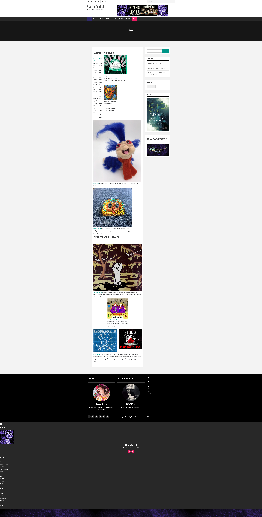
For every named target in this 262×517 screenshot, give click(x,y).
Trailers (1, 493)
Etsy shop (115, 78)
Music (1, 476)
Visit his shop (111, 106)
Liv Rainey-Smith (97, 228)
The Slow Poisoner (97, 292)
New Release (3, 479)
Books (107, 18)
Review (1, 488)
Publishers (114, 18)
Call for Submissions (4, 464)
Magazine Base (152, 417)
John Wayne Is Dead (112, 319)
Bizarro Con (2, 462)
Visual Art (2, 500)
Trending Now (3, 495)
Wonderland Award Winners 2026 (157, 68)
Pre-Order (2, 483)
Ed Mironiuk (96, 183)
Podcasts (2, 481)
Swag (134, 18)
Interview (2, 471)
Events (121, 18)
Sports (1, 491)
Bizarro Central (95, 6)
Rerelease (2, 486)
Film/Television (3, 466)
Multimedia (128, 18)
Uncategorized (3, 498)
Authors (101, 18)
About (95, 18)
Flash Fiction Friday (4, 469)
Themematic (160, 417)
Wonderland (2, 503)
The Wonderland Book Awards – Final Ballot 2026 (157, 73)
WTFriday (2, 508)
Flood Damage (96, 354)
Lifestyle (2, 474)
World (1, 505)
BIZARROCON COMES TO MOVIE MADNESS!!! (155, 64)
